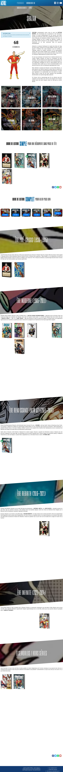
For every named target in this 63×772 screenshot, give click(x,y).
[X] (55, 3)
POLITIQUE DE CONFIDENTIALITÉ (53, 771)
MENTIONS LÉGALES (53, 769)
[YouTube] (61, 3)
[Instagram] (58, 3)
